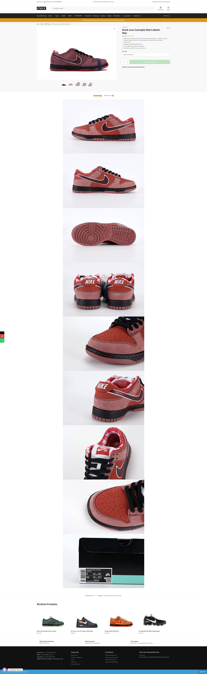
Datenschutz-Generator (111, 657)
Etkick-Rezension (76, 664)
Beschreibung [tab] (98, 95)
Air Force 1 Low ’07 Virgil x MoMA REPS (82, 631)
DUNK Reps (47, 24)
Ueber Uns (74, 662)
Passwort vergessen (76, 657)
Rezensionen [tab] (108, 95)
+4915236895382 (50, 652)
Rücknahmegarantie (110, 655)
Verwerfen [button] (202, 672)
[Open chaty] (4, 670)
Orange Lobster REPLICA (112, 631)
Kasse (168, 10)
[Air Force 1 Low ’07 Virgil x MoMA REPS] (86, 618)
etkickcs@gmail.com (47, 654)
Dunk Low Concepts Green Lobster (46, 631)
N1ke (42, 24)
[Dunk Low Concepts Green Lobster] (52, 618)
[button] (114, 28)
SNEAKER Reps (108, 595)
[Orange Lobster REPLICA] (120, 618)
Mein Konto (161, 10)
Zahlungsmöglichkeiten (111, 662)
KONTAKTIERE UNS (110, 659)
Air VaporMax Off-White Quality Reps (149, 631)
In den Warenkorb (149, 62)
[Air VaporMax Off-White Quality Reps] (154, 618)
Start (38, 24)
